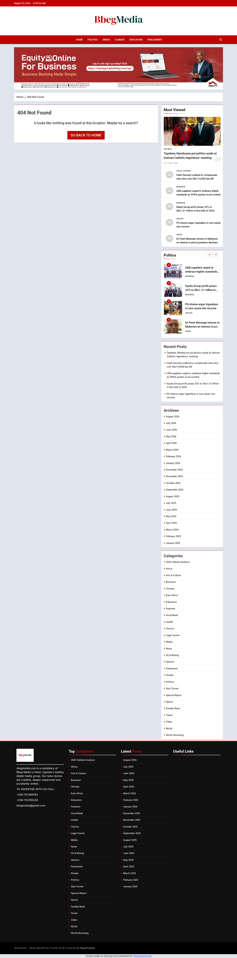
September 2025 (174, 489)
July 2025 (171, 503)
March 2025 (172, 529)
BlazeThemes (87, 948)
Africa (169, 568)
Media (106, 39)
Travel (169, 715)
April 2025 (171, 523)
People (169, 675)
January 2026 (173, 463)
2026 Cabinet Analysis (178, 562)
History (170, 628)
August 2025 (172, 496)
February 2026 (173, 456)
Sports (169, 701)
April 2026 (171, 443)
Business (180, 186)
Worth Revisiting (174, 735)
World (169, 728)
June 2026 (171, 429)
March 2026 (172, 449)
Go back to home (86, 135)
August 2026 (172, 416)
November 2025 (174, 476)
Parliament (154, 39)
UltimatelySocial (142, 956)
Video (169, 721)
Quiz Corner (172, 688)
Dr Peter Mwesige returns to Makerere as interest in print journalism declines (202, 326)
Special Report (174, 695)
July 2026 (171, 423)
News (169, 648)
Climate (120, 39)
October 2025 (173, 483)
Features (170, 608)
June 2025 (171, 509)
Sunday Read (173, 708)
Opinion (170, 661)
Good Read (172, 615)
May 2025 (171, 516)
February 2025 (173, 536)
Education (136, 39)
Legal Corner (183, 170)
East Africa (172, 595)
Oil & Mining (172, 655)
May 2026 (171, 436)
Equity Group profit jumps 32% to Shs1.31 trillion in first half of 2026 (201, 290)
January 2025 (173, 543)
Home (79, 39)
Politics (93, 39)
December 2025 (174, 469)
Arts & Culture (173, 575)
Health (179, 218)
